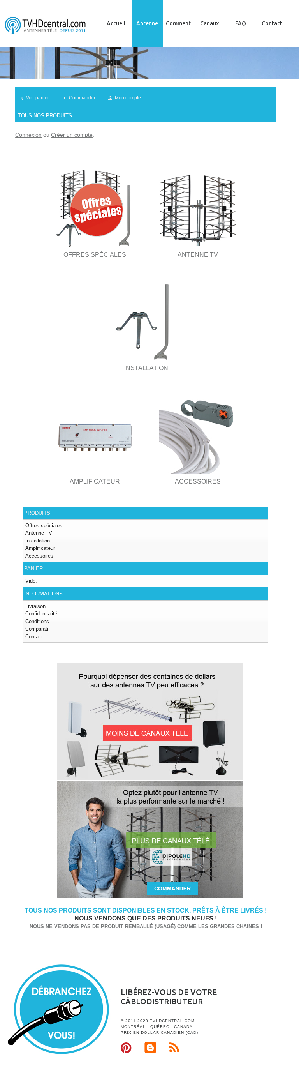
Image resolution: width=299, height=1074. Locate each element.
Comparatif (37, 629)
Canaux (209, 23)
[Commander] (150, 896)
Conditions (37, 621)
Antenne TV (38, 533)
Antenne (147, 23)
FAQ (240, 23)
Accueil (116, 23)
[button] (38, 97)
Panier (33, 568)
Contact (272, 23)
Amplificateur (40, 548)
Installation (37, 541)
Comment (178, 23)
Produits (37, 513)
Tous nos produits (45, 115)
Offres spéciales (43, 525)
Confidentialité (41, 613)
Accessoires (39, 556)
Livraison (35, 606)
